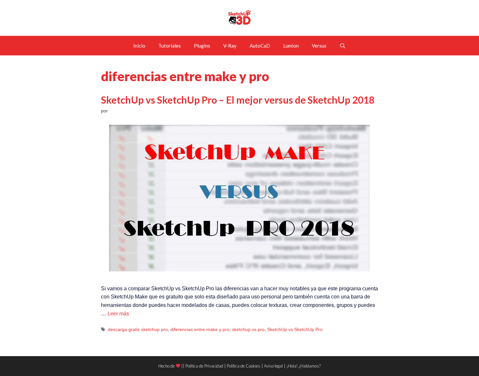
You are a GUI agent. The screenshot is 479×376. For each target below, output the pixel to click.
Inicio (139, 46)
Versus (319, 46)
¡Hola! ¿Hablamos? (303, 366)
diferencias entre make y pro (199, 329)
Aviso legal (273, 366)
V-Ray (230, 46)
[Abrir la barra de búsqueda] (342, 45)
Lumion (291, 46)
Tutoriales (169, 46)
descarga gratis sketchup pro (138, 329)
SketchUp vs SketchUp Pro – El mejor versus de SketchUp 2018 (237, 100)
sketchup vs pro (248, 329)
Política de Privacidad (204, 366)
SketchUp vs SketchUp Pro (295, 329)
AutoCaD (260, 46)
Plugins (202, 46)
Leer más (118, 313)
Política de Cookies (243, 366)
